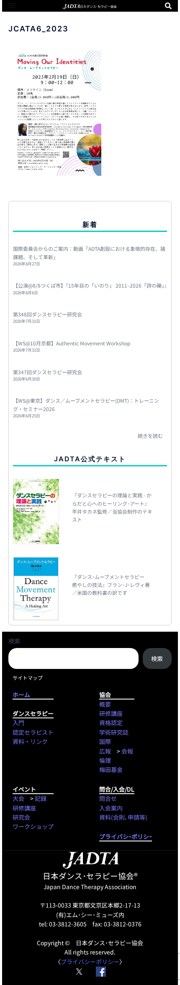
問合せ (108, 798)
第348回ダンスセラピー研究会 (47, 314)
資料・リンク (30, 741)
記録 (40, 798)
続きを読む (150, 435)
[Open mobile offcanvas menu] (11, 6)
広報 (105, 751)
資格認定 (111, 722)
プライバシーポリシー (90, 961)
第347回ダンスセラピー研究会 (47, 371)
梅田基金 (111, 769)
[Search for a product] (168, 6)
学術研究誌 (114, 732)
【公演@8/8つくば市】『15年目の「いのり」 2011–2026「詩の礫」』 (91, 285)
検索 (14, 641)
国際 (105, 741)
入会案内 (111, 808)
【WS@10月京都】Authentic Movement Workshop (71, 343)
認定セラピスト (33, 732)
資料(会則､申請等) (123, 817)
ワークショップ (33, 826)
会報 (127, 751)
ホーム (33, 694)
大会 (18, 798)
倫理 (105, 760)
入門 (18, 722)
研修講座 (111, 713)
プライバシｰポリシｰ (125, 836)
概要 (105, 704)
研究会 (21, 817)
